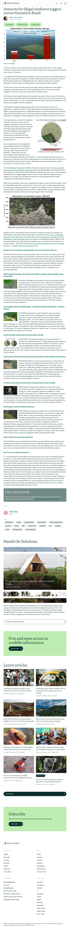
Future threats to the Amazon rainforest (18, 437)
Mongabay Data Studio (11, 899)
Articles (6, 860)
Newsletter (15, 824)
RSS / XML (40, 914)
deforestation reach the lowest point (16, 239)
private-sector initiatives (48, 237)
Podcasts (7, 857)
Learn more (15, 648)
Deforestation (29, 522)
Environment (41, 522)
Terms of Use (41, 872)
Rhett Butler (13, 512)
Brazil (7, 529)
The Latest (7, 872)
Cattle (19, 522)
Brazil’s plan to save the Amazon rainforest (19, 407)
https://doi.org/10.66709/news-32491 (46, 499)
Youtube (39, 888)
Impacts (39, 863)
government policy (17, 237)
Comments (9, 24)
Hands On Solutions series (15, 622)
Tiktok (39, 897)
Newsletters (41, 866)
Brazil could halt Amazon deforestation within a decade (23, 335)
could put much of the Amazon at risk (25, 246)
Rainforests (32, 526)
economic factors (30, 237)
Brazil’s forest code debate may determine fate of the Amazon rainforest (30, 250)
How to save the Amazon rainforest (16, 452)
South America (30, 529)
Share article (22, 24)
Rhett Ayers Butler (16, 17)
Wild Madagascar (9, 882)
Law (23, 526)
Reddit (39, 899)
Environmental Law (56, 522)
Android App (41, 908)
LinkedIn (40, 882)
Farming (8, 526)
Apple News (41, 911)
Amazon (19, 19)
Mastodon (40, 905)
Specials (6, 863)
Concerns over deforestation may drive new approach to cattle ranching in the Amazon (35, 357)
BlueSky (40, 902)
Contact (39, 857)
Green (16, 526)
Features (7, 869)
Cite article (35, 24)
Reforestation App (10, 891)
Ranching (42, 526)
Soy (50, 526)
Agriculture (9, 522)
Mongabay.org (8, 888)
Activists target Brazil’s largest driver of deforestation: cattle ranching (29, 383)
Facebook (40, 894)
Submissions (41, 869)
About (39, 854)
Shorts (6, 866)
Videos (6, 854)
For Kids (6, 885)
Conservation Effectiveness (13, 897)
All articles (9, 794)
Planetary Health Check (12, 894)
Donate (39, 860)
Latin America (17, 529)
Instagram (40, 885)
